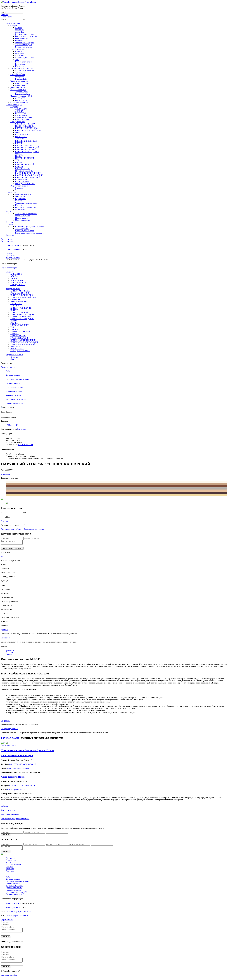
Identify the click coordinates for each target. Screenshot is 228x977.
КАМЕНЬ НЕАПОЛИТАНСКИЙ (29, 175)
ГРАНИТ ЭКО (21, 137)
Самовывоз (5, 638)
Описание (10, 650)
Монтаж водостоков (23, 220)
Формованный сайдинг (24, 43)
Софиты (18, 28)
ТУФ (17, 160)
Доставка (9, 222)
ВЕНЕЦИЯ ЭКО (22, 179)
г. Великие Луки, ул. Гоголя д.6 (19, 911)
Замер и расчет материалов (26, 214)
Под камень (20, 64)
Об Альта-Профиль (23, 194)
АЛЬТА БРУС (21, 109)
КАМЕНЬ (19, 167)
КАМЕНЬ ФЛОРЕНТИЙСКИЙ (28, 173)
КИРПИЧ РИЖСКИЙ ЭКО (26, 128)
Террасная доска (21, 92)
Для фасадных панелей (24, 70)
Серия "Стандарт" (22, 83)
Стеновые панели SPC (19, 102)
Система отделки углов (24, 34)
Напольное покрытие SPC (21, 96)
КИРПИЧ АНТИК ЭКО (25, 124)
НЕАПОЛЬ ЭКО (22, 182)
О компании (11, 192)
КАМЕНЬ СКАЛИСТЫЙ (25, 149)
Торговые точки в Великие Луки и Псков (27, 750)
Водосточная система (19, 81)
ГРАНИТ (19, 156)
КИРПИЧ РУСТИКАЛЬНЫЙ (27, 147)
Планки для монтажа (23, 62)
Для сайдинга (20, 73)
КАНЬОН (19, 162)
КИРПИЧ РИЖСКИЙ (24, 145)
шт (24, 513)
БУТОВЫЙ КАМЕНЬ (24, 171)
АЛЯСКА (19, 111)
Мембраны (19, 30)
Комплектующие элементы (26, 36)
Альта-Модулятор (22, 229)
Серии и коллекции (14, 105)
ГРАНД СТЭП (21, 100)
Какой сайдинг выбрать (24, 231)
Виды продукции (13, 23)
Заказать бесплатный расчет (12, 529)
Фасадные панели (17, 49)
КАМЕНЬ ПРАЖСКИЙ (25, 164)
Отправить (6, 835)
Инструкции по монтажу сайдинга (29, 233)
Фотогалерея (20, 197)
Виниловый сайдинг (23, 47)
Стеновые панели (17, 75)
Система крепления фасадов (21, 68)
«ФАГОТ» (5, 556)
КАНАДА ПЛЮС (22, 120)
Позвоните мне (7, 17)
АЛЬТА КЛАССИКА (24, 117)
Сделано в (9, 975)
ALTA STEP (20, 98)
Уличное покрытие (18, 90)
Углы (17, 60)
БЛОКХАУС (20, 113)
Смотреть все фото (8, 745)
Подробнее (5, 721)
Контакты (10, 235)
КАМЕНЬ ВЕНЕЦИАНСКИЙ (27, 177)
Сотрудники (20, 209)
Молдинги (19, 77)
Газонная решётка (22, 94)
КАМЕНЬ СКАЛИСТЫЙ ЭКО (28, 130)
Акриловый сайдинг (23, 45)
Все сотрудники (23, 429)
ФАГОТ (18, 154)
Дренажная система (18, 87)
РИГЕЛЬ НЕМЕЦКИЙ (24, 158)
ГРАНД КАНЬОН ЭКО (24, 126)
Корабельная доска (22, 38)
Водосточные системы (10, 814)
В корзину (5, 521)
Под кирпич (20, 66)
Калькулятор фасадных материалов (29, 226)
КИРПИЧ (19, 143)
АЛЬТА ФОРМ (21, 115)
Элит (17, 190)
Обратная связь (7, 920)
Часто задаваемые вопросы (26, 203)
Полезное (9, 224)
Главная (9, 253)
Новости (18, 205)
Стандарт (19, 188)
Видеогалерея (20, 199)
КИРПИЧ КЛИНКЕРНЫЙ (26, 141)
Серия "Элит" (20, 85)
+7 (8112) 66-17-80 (13, 425)
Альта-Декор (20, 32)
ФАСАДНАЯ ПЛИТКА (25, 184)
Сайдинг (14, 25)
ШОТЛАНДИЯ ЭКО (23, 135)
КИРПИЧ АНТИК (22, 169)
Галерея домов (10, 737)
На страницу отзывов (9, 729)
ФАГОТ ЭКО (20, 132)
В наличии (5, 474)
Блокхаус (19, 40)
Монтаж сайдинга (22, 216)
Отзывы (18, 201)
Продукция (10, 255)
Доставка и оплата (13, 864)
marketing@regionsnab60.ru (17, 916)
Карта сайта (10, 871)
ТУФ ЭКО (19, 139)
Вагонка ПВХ (21, 79)
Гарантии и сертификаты (25, 207)
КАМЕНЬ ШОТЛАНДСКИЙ (27, 152)
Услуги (8, 211)
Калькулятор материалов (34, 529)
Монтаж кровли (21, 218)
